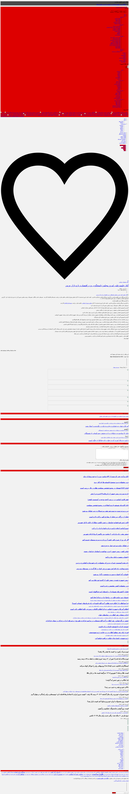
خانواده (118, 32)
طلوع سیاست (97, 774)
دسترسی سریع (119, 90)
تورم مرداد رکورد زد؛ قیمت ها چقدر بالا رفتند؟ (74, 113)
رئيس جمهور (37, 772)
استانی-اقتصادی (107, 772)
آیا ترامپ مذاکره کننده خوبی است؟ (16, 115)
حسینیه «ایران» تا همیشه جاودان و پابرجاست (113, 627)
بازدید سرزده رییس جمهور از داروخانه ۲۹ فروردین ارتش (109, 494)
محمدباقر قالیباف (68, 303)
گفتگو (119, 87)
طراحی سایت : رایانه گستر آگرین (121, 780)
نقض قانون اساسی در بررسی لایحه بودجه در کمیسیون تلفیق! (108, 499)
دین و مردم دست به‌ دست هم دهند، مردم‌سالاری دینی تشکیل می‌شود (105, 511)
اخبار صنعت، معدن (116, 41)
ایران (87, 772)
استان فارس (117, 18)
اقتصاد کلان (117, 47)
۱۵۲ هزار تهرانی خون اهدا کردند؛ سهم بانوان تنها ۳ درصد (98, 113)
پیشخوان (118, 85)
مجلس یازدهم (65, 774)
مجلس (124, 56)
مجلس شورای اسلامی (87, 303)
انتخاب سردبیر (117, 84)
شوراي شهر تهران (107, 774)
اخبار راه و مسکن (116, 38)
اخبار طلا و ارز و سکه (115, 42)
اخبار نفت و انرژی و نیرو (115, 45)
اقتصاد (121, 36)
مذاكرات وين (41, 774)
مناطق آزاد (123, 61)
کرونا (102, 776)
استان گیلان (117, 20)
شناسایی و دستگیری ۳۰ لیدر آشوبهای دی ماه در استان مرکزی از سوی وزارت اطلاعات (101, 115)
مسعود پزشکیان (34, 774)
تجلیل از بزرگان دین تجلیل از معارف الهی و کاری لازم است (108, 517)
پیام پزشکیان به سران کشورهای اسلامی (50, 112)
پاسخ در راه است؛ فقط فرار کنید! (120, 112)
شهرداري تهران (114, 774)
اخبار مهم (118, 81)
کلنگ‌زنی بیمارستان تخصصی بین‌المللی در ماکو (70, 115)
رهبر (122, 758)
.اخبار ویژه (118, 82)
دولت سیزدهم (43, 772)
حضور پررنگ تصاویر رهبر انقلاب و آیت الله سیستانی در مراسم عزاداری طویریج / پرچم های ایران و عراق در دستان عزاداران (87, 621)
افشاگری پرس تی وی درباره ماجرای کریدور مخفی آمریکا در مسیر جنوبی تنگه (78, 112)
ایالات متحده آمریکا (91, 772)
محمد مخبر (46, 774)
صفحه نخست (123, 145)
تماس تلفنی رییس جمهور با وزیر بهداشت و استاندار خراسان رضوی (106, 551)
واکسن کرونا (5, 774)
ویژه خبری (120, 80)
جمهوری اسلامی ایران (69, 772)
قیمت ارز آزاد (117, 100)
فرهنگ (121, 50)
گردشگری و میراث (116, 51)
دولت (124, 54)
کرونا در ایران (98, 776)
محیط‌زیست (117, 35)
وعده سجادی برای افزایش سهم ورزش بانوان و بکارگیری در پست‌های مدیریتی (102, 569)
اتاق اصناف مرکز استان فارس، (123, 772)
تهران (75, 772)
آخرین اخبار (120, 749)
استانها (121, 17)
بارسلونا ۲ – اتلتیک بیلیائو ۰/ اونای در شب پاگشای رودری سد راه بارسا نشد (42, 115)
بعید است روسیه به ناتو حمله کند (104, 112)
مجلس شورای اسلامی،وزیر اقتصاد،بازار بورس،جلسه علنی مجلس (113, 416)
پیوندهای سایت (117, 98)
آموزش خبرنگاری (119, 746)
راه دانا (33, 772)
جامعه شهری (117, 31)
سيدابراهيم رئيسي (8, 772)
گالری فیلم (117, 93)
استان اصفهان (117, 23)
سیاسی (124, 52)
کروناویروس (86, 776)
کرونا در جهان (92, 776)
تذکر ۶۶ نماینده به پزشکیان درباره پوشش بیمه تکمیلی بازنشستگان (106, 433)
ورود (125, 150)
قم (91, 774)
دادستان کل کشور (55, 772)
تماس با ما (118, 96)
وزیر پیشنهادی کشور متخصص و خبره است (114, 586)
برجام (84, 772)
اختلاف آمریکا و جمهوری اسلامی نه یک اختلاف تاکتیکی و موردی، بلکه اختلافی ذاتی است (99, 609)
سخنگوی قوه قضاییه (19, 772)
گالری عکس (117, 94)
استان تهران (117, 19)
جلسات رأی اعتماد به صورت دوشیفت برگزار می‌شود (110, 574)
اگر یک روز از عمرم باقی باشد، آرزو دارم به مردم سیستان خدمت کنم (105, 540)
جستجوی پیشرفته (116, 105)
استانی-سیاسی (100, 772)
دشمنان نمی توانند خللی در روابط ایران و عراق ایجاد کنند (109, 597)
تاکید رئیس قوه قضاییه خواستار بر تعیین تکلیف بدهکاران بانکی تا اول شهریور (103, 522)
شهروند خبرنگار (122, 134)
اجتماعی (121, 24)
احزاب (124, 59)
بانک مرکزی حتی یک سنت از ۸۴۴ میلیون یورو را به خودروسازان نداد (105, 476)
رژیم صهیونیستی (28, 772)
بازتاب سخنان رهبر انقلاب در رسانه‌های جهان (113, 615)
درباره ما (118, 95)
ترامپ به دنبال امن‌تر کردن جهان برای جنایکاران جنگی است (108, 440)
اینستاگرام (123, 147)
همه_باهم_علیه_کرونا (13, 774)
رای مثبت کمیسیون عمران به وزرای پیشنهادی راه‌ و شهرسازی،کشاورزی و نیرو (102, 563)
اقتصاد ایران (117, 46)
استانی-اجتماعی (115, 772)
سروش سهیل (116, 367)
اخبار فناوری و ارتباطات (115, 43)
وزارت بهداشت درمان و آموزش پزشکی (119, 776)
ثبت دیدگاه (126, 467)
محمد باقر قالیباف (51, 774)
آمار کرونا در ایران (116, 107)
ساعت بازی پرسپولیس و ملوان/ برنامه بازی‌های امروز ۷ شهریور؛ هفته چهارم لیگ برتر (43, 113)
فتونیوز (124, 135)
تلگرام (124, 146)
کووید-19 (81, 776)
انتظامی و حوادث (116, 28)
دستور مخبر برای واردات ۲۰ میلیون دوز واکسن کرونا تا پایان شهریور (105, 534)
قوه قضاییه (123, 55)
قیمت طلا (118, 104)
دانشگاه (118, 33)
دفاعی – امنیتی (122, 60)
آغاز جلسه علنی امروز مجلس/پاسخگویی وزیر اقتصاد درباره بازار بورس (96, 285)
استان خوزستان (116, 22)
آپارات (124, 149)
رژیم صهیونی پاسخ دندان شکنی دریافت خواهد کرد (111, 638)
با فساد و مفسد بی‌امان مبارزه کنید (116, 557)
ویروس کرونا (107, 776)
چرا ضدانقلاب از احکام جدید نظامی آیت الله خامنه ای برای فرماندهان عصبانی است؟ (100, 603)
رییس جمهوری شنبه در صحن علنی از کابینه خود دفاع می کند (108, 580)
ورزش (121, 49)
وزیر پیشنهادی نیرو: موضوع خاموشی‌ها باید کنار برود (111, 482)
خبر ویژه (62, 772)
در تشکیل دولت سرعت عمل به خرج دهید (114, 546)
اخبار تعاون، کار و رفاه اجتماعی (113, 27)
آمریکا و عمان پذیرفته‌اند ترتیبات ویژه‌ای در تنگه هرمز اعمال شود (106, 426)
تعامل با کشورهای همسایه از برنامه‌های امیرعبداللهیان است (108, 592)
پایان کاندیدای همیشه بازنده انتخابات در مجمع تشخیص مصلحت (107, 505)
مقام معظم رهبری (27, 774)
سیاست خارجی (122, 57)
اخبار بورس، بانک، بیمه (115, 37)
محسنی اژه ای (58, 774)
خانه (125, 14)
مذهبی (119, 76)
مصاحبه (118, 89)
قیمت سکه (117, 102)
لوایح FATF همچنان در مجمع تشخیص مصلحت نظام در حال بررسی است (104, 488)
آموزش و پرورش (116, 26)
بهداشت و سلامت (116, 29)
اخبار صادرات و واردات (115, 40)
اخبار (125, 15)
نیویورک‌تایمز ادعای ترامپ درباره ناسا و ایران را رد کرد (110, 528)
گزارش (118, 86)
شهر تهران (121, 774)
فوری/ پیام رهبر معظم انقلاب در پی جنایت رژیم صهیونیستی (108, 632)
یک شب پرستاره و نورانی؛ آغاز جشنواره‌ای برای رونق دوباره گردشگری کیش (23, 112)
